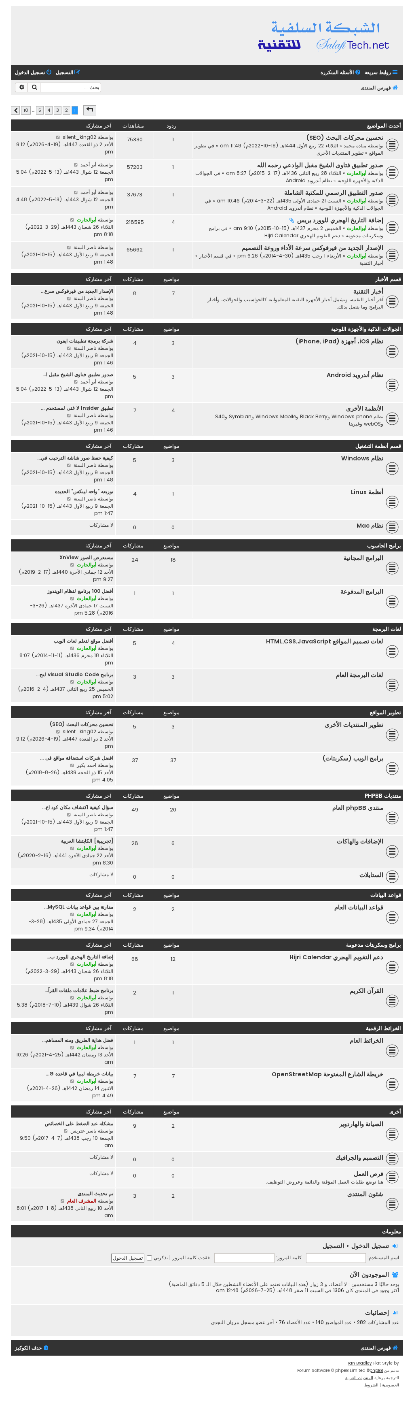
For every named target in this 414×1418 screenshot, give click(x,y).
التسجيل (333, 1245)
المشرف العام (81, 1200)
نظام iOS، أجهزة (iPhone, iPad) (339, 341)
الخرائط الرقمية (383, 1028)
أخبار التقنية (371, 263)
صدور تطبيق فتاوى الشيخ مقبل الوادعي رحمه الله (320, 165)
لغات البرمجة (386, 629)
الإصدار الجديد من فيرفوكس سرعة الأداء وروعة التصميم (312, 248)
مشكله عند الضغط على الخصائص (79, 1123)
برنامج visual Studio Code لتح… (74, 674)
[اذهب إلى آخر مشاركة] (58, 137)
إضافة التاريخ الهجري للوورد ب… (79, 956)
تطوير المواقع (385, 712)
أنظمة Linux (367, 492)
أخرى (395, 1112)
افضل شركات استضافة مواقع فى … (76, 757)
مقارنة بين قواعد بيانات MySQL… (78, 906)
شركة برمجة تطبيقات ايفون (85, 340)
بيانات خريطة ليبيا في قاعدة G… (79, 1073)
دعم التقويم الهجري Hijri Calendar (302, 235)
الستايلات (371, 875)
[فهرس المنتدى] (325, 35)
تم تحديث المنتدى (95, 1193)
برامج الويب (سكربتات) (353, 758)
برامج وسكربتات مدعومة (373, 945)
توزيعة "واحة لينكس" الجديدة (84, 491)
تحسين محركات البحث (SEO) (344, 138)
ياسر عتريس (83, 1130)
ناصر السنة (85, 247)
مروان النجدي (225, 1322)
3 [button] (57, 110)
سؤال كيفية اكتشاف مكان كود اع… (77, 807)
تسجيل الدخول (370, 1245)
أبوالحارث (356, 173)
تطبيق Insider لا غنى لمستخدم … (77, 408)
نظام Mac (370, 526)
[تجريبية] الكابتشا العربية (87, 840)
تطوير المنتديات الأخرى (340, 152)
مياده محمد (355, 145)
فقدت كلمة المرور (191, 1257)
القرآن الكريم (366, 991)
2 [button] (66, 110)
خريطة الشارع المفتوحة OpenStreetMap (327, 1074)
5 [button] (39, 110)
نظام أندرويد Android (309, 180)
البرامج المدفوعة (361, 592)
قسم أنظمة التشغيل (378, 446)
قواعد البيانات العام (358, 907)
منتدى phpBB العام (357, 808)
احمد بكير (86, 765)
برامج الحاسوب (384, 545)
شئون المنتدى (365, 1194)
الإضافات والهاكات (360, 841)
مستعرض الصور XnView (86, 557)
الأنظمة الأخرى (364, 409)
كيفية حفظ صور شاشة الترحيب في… (75, 457)
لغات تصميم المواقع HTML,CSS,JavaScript (324, 641)
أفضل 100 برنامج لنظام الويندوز (80, 591)
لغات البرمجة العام (359, 675)
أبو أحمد (88, 164)
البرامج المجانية (363, 558)
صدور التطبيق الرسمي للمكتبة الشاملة (333, 193)
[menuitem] (341, 72)
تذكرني (160, 1257)
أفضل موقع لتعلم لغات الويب (83, 640)
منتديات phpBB (383, 796)
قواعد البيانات (385, 895)
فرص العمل (368, 1174)
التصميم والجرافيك (359, 1158)
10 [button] (25, 110)
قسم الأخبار (211, 255)
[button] (89, 110)
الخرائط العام (366, 1041)
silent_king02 (79, 137)
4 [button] (48, 110)
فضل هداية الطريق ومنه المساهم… (77, 1040)
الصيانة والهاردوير (361, 1124)
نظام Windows (362, 458)
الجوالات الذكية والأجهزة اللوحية (351, 207)
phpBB (376, 1370)
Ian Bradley (360, 1363)
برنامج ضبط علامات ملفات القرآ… (78, 990)
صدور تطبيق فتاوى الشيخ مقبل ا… (77, 374)
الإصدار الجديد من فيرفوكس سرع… (77, 290)
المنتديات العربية (359, 1378)
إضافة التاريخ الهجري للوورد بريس (340, 220)
